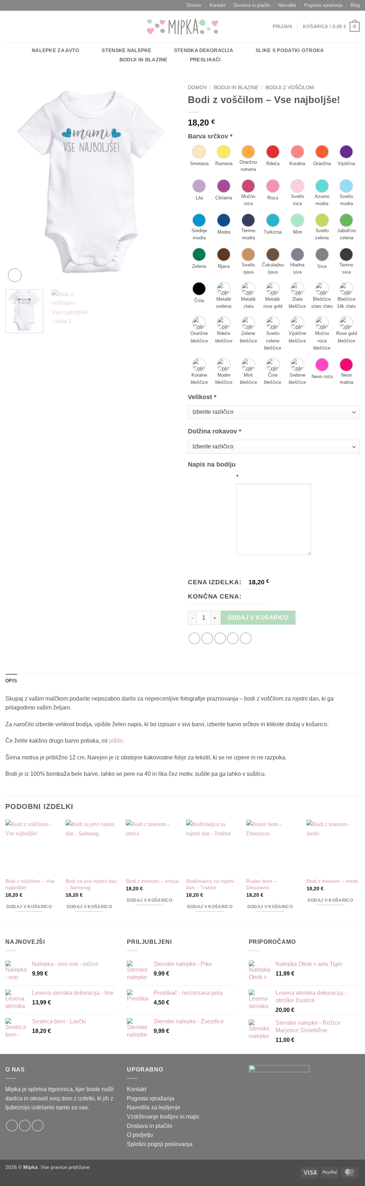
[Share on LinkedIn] (246, 638)
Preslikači (205, 59)
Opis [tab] (11, 680)
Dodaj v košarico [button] (29, 907)
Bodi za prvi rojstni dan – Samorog (91, 884)
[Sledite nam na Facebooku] (10, 27)
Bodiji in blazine (143, 59)
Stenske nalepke (126, 50)
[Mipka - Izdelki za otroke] (182, 27)
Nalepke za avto (55, 50)
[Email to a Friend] (220, 638)
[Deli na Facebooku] (194, 638)
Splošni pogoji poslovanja (159, 1144)
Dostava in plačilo (251, 5)
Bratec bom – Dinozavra (261, 884)
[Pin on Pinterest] (233, 638)
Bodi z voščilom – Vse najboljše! (30, 884)
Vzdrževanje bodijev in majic (163, 1117)
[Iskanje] (246, 59)
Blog (355, 5)
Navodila (287, 5)
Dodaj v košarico (258, 618)
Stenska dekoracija (203, 50)
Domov (194, 5)
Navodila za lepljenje (153, 1107)
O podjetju (140, 1135)
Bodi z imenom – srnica (152, 881)
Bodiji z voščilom (290, 87)
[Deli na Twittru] (207, 638)
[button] (283, 26)
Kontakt (218, 5)
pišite (116, 741)
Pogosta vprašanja (323, 5)
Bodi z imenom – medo (333, 881)
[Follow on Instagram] (25, 1125)
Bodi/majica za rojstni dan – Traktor (210, 884)
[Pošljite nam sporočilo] (19, 27)
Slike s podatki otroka (290, 50)
